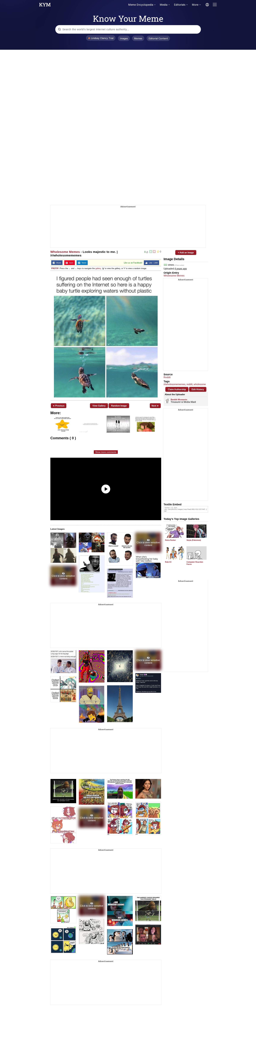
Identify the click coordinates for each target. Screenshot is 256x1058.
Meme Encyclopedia (140, 4)
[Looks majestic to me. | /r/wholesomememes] (105, 335)
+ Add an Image (186, 252)
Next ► (155, 405)
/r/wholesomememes (174, 384)
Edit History (198, 389)
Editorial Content (158, 38)
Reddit (167, 377)
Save (70, 263)
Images (124, 38)
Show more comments (105, 452)
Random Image (119, 405)
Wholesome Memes (65, 251)
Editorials (179, 4)
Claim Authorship (177, 389)
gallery (98, 268)
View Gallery (98, 405)
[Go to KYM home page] (45, 5)
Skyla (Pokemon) (194, 540)
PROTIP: (55, 268)
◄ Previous (58, 405)
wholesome (200, 384)
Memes (138, 38)
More (195, 4)
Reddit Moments (179, 399)
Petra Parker (170, 540)
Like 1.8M (153, 263)
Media (163, 4)
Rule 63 (168, 562)
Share (58, 263)
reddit (189, 384)
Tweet (83, 263)
